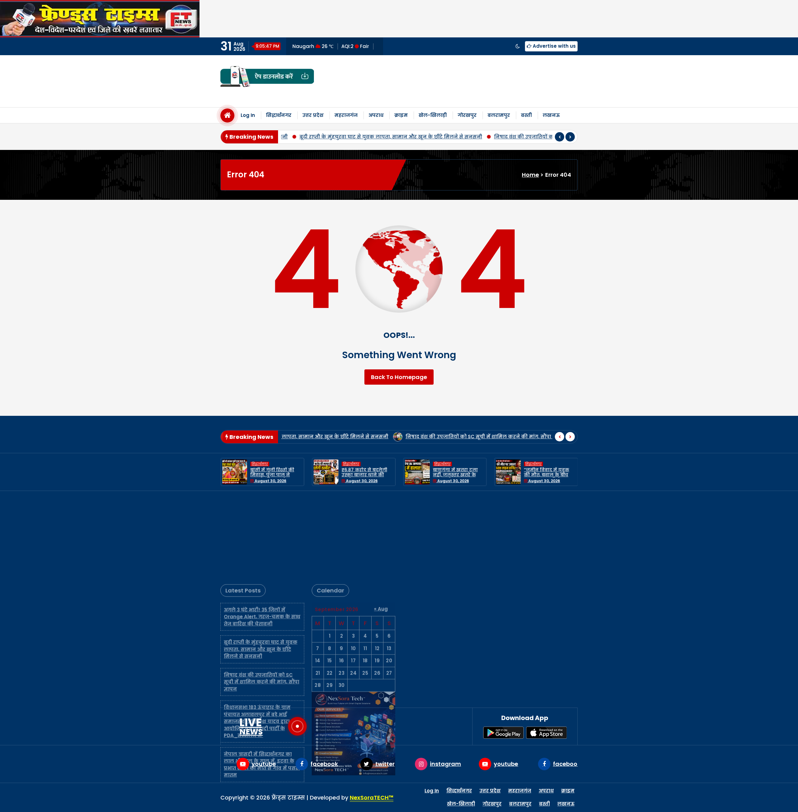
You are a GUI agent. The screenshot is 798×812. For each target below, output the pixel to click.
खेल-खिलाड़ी (433, 115)
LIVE (251, 726)
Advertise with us (553, 46)
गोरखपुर (467, 115)
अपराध (375, 115)
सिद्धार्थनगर (278, 115)
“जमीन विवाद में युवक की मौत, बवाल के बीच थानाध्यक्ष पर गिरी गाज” (548, 475)
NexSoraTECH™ (371, 797)
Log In (248, 115)
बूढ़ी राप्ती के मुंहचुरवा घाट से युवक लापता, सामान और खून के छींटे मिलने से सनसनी (299, 136)
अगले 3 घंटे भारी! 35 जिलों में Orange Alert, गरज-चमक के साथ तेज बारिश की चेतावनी (262, 532)
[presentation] (559, 137)
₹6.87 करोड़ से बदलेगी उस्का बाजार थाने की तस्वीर (364, 475)
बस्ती (526, 115)
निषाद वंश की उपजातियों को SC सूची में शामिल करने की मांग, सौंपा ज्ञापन (482, 136)
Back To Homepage (399, 377)
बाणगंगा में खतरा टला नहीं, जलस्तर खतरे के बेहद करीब (455, 475)
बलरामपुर (499, 115)
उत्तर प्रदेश (313, 115)
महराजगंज (346, 115)
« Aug (381, 524)
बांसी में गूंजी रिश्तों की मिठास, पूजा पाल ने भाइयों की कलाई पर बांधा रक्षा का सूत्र (275, 477)
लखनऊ (551, 115)
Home (530, 175)
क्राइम (401, 115)
